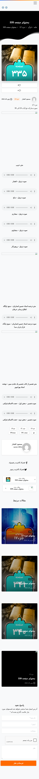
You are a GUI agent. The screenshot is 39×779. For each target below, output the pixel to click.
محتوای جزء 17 (28, 535)
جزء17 (13, 428)
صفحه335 (13, 432)
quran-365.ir (18, 447)
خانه (35, 27)
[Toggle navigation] (35, 3)
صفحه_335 (24, 432)
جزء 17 (22, 27)
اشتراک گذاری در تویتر (17, 469)
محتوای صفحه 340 (26, 631)
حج (34, 432)
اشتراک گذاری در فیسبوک (17, 463)
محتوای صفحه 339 (26, 678)
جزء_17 (23, 428)
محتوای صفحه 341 (26, 583)
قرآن (30, 27)
